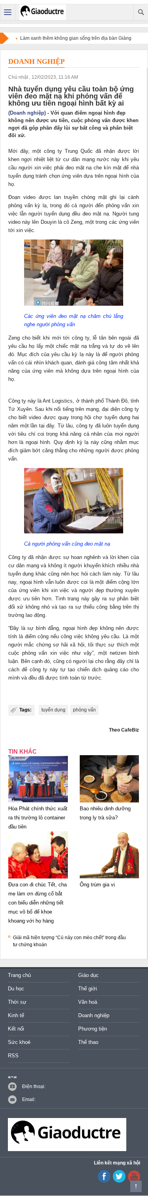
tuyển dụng (53, 710)
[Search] (140, 12)
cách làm (100, 574)
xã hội (77, 645)
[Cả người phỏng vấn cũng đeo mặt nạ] (73, 533)
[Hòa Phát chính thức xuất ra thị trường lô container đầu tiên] (38, 802)
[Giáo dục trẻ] (42, 12)
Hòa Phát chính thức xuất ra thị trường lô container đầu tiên (37, 818)
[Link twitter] (119, 1181)
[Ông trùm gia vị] (109, 878)
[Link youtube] (104, 1181)
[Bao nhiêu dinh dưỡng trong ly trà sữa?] (109, 802)
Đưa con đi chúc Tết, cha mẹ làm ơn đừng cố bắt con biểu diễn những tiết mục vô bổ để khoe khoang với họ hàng (37, 903)
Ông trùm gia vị (97, 885)
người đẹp (91, 590)
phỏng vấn (84, 710)
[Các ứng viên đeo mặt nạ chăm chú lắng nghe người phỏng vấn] (73, 305)
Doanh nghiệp (36, 61)
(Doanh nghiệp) (27, 113)
